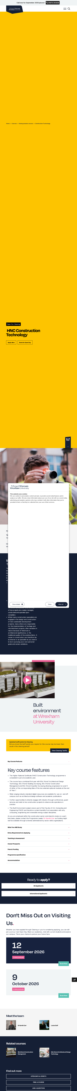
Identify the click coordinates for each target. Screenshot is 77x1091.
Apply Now (11, 342)
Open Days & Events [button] (38, 1076)
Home (8, 123)
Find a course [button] (38, 1082)
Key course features (15, 761)
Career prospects (14, 844)
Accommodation (14, 860)
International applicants (38, 894)
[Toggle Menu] (64, 10)
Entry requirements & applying (19, 833)
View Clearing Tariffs (59, 751)
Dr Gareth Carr (49, 818)
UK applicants (38, 886)
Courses (14, 123)
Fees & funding (13, 849)
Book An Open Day (25, 342)
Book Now (63, 964)
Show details (16, 604)
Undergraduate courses (26, 123)
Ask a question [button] (38, 1088)
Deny (49, 604)
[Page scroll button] (68, 442)
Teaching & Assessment (16, 838)
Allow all (60, 604)
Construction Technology (42, 123)
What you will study (15, 827)
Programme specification (17, 855)
